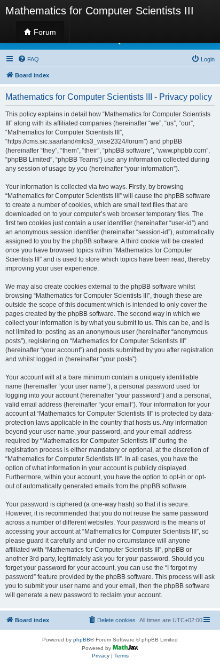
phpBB (81, 640)
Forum (44, 32)
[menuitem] (28, 59)
